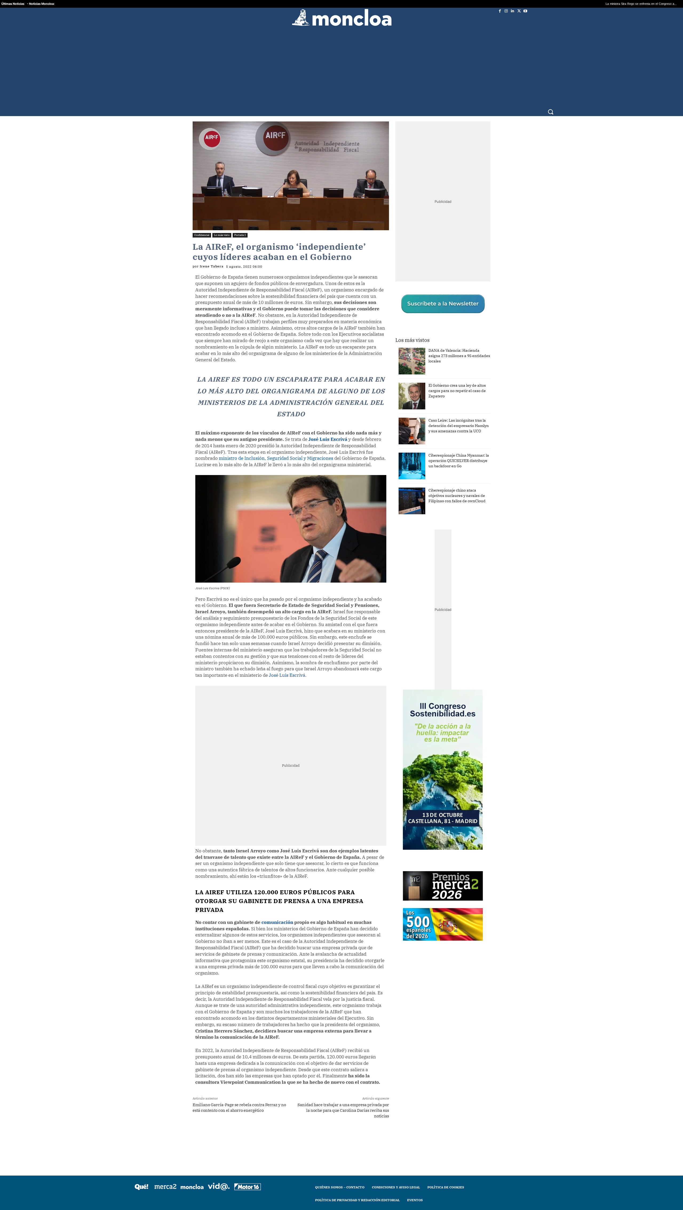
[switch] (408, 603)
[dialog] (341, 605)
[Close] (434, 519)
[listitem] (341, 592)
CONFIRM (305, 683)
